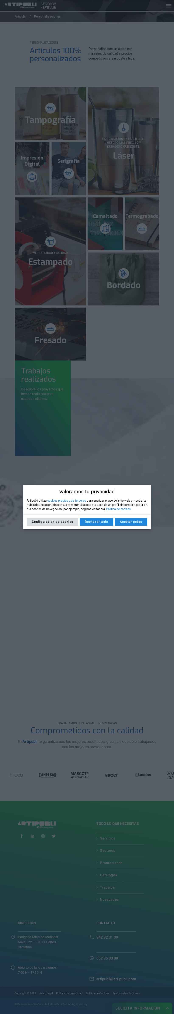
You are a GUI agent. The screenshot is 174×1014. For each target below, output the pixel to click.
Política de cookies (118, 509)
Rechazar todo (96, 521)
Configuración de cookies (52, 521)
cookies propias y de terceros (66, 500)
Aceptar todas (131, 521)
